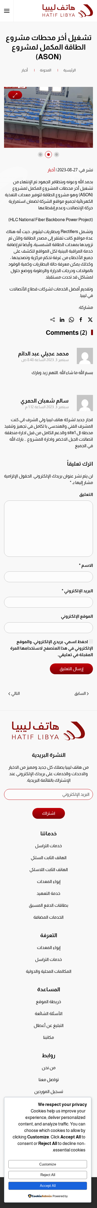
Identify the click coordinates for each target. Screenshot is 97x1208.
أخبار (51, 170)
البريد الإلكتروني (77, 590)
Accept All (48, 1186)
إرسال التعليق (71, 668)
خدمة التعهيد (48, 893)
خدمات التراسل (48, 845)
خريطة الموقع (48, 1001)
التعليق (86, 494)
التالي (15, 693)
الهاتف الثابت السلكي (49, 857)
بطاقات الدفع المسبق (48, 905)
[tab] (56, 154)
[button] (6, 11)
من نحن (49, 1067)
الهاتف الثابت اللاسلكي (48, 869)
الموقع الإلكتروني (77, 616)
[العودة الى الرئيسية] (68, 11)
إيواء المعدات (48, 881)
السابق (80, 693)
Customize (47, 1164)
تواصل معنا (49, 1079)
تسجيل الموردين (48, 1091)
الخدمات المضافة (48, 917)
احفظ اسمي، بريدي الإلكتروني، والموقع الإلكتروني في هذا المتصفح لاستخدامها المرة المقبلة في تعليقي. (51, 648)
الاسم (86, 565)
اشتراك (48, 813)
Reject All (47, 1175)
